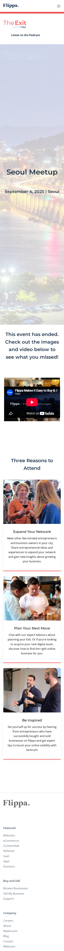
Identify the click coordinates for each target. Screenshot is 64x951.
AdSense (8, 851)
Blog (6, 936)
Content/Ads (11, 846)
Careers (8, 921)
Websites (9, 835)
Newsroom (10, 931)
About (7, 926)
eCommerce (11, 841)
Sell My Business (13, 893)
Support (8, 899)
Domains (9, 866)
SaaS (6, 856)
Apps (6, 861)
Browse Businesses (15, 888)
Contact (8, 941)
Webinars (9, 946)
